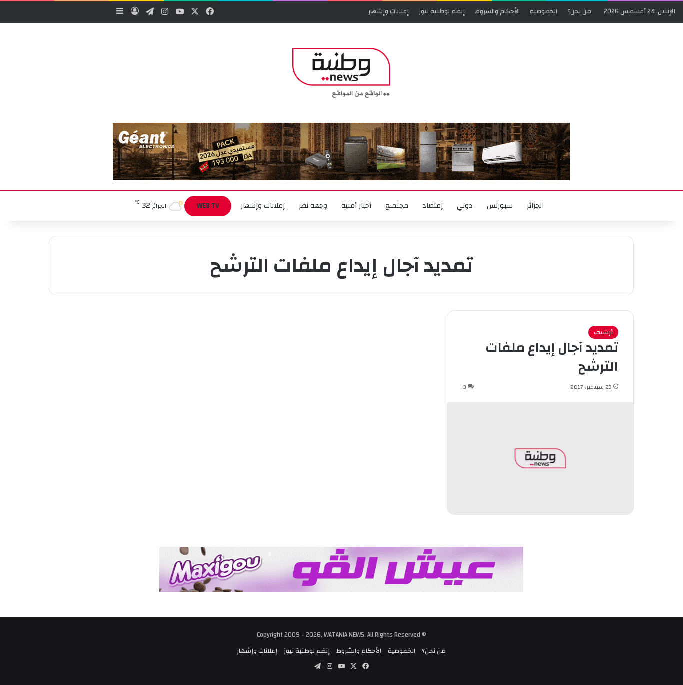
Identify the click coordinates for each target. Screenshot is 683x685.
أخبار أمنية (357, 206)
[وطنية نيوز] (341, 73)
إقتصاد (432, 206)
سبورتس (500, 206)
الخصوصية (544, 12)
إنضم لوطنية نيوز (442, 12)
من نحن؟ (580, 12)
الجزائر (535, 206)
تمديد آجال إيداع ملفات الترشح (552, 358)
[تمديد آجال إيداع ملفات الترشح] (541, 458)
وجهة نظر (313, 206)
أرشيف (603, 332)
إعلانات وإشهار (388, 12)
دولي (465, 206)
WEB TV (208, 206)
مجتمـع (397, 206)
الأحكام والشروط (497, 12)
